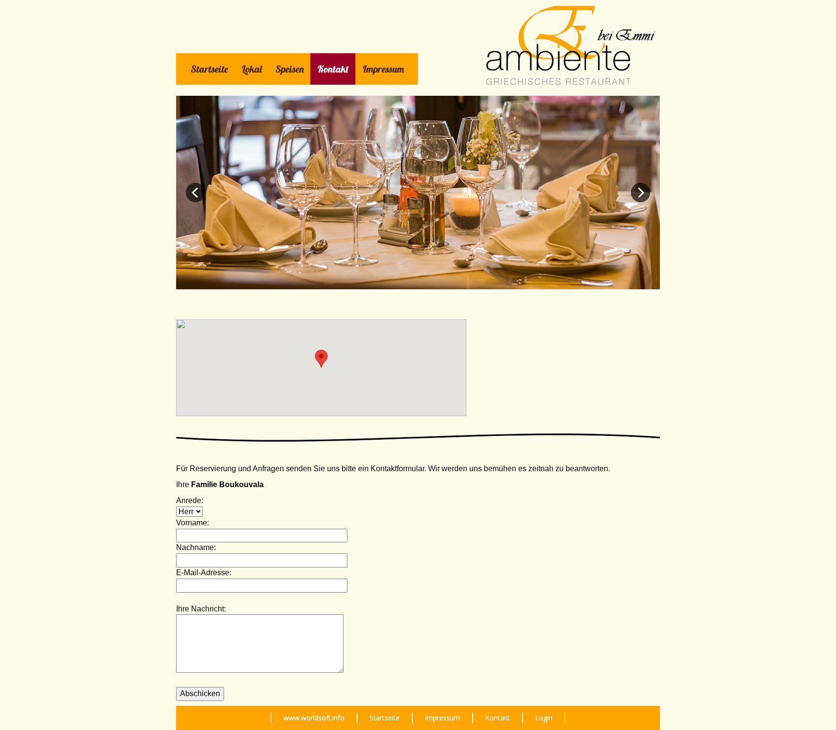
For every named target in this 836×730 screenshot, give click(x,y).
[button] (321, 359)
